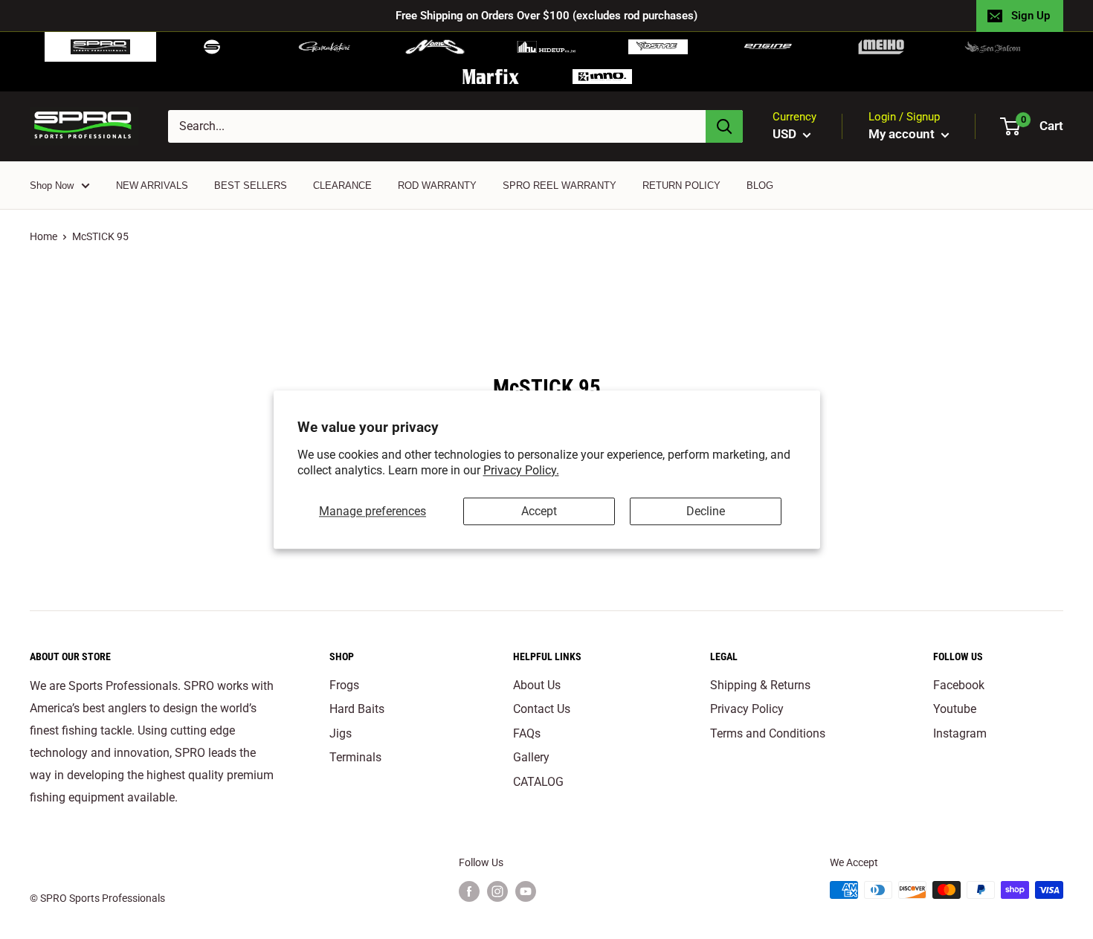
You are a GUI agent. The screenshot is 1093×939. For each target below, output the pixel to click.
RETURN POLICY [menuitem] (681, 185)
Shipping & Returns (760, 685)
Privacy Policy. (521, 470)
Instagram (960, 733)
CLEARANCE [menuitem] (342, 185)
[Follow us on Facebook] (469, 891)
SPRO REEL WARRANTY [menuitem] (559, 185)
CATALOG (538, 782)
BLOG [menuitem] (760, 185)
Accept (539, 511)
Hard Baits (356, 709)
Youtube (954, 709)
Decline (705, 511)
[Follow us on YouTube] (525, 891)
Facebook (958, 685)
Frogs (344, 685)
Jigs (340, 733)
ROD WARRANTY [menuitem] (437, 185)
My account (903, 133)
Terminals (355, 757)
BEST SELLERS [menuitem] (250, 185)
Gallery (531, 757)
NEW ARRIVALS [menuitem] (152, 185)
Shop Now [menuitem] (52, 185)
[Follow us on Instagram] (497, 891)
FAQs (527, 733)
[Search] (724, 126)
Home (43, 236)
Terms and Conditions (767, 733)
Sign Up (1030, 15)
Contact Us (541, 709)
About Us (537, 685)
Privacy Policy (747, 709)
